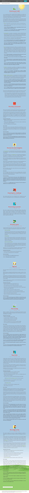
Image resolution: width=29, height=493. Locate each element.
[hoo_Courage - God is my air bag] (14, 190)
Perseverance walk (14, 11)
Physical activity (15, 12)
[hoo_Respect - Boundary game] (14, 221)
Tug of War (15, 355)
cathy (19, 12)
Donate (25, 1)
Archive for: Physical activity (6, 3)
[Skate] (14, 203)
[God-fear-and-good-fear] (14, 426)
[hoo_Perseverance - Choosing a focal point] (14, 103)
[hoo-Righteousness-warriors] (14, 145)
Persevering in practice (14, 206)
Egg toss (14, 266)
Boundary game (14, 224)
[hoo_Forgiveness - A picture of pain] (14, 352)
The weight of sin (14, 429)
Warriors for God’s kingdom (14, 148)
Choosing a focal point (14, 106)
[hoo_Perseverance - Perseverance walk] (14, 8)
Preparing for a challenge (14, 193)
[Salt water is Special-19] (14, 263)
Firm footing (14, 308)
